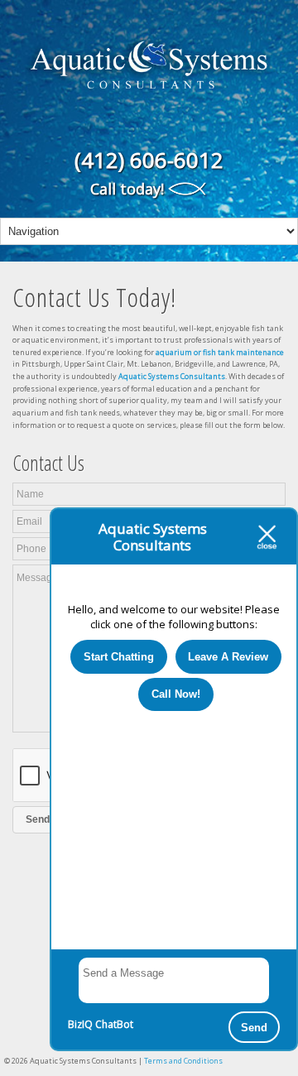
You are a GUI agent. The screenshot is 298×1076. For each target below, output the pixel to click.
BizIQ (80, 1024)
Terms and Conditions (183, 1060)
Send (254, 1027)
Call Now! (175, 694)
